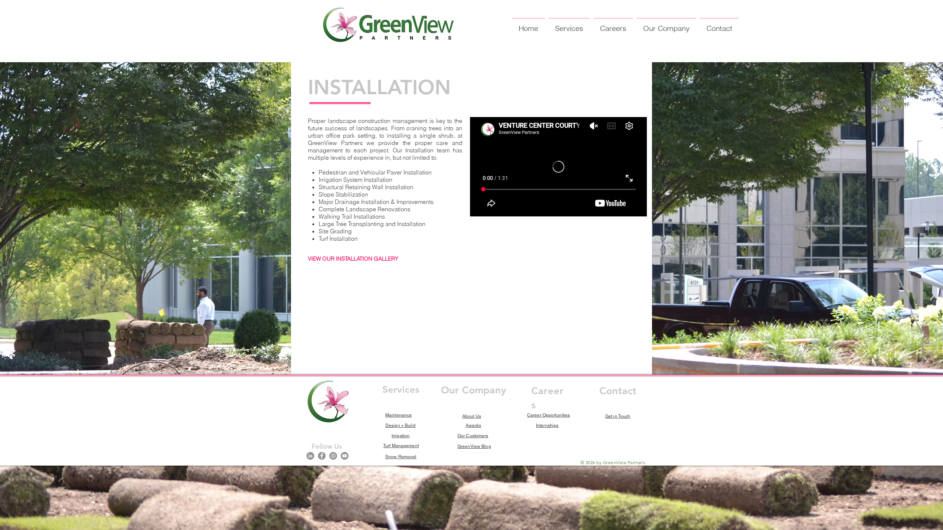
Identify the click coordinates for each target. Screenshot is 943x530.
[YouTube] (344, 456)
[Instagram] (333, 456)
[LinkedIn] (310, 456)
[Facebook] (322, 456)
